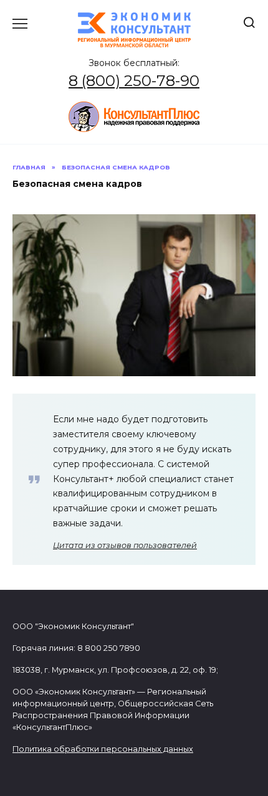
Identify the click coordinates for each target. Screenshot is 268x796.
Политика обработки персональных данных (102, 749)
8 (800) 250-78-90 (134, 81)
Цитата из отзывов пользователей (125, 545)
